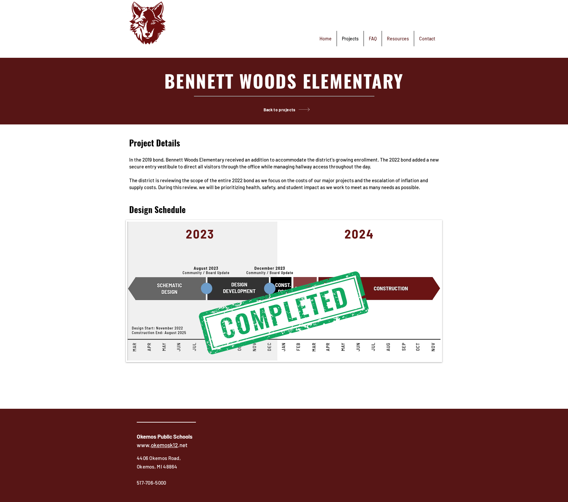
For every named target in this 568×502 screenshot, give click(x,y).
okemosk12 (164, 445)
